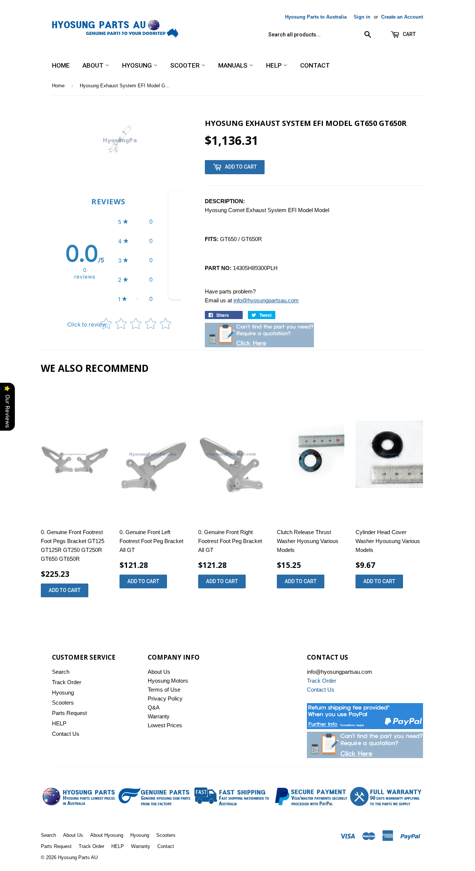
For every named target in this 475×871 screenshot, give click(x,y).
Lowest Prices (165, 725)
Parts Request (69, 713)
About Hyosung (106, 835)
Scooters (63, 702)
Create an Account (402, 17)
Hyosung (137, 65)
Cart (409, 34)
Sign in (362, 17)
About (93, 65)
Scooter (185, 65)
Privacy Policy (165, 698)
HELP (274, 65)
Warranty (159, 716)
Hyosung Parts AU (78, 857)
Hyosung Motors (168, 680)
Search (60, 672)
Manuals (233, 65)
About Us (159, 672)
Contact (315, 65)
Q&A (154, 707)
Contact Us (65, 734)
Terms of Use (164, 689)
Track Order (66, 682)
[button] (135, 222)
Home (61, 65)
